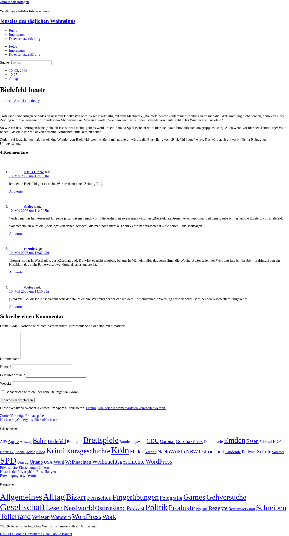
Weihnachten (78, 462)
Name (5, 367)
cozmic (29, 249)
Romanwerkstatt (241, 508)
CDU (153, 441)
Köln (120, 450)
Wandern (61, 517)
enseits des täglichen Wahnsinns (37, 21)
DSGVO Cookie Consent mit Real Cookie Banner (36, 534)
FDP (277, 441)
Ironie (30, 452)
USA (48, 462)
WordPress (159, 461)
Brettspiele (101, 440)
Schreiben (271, 508)
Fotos (13, 30)
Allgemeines (21, 496)
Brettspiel (74, 441)
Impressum (17, 35)
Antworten (16, 191)
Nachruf (150, 452)
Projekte (201, 509)
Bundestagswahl (132, 441)
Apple (13, 441)
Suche (4, 62)
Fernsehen (99, 497)
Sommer (278, 452)
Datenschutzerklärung (24, 39)
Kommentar (10, 359)
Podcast (249, 451)
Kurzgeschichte (88, 451)
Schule (264, 451)
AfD (3, 441)
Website (5, 383)
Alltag (13, 79)
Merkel (137, 451)
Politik (156, 507)
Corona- (167, 441)
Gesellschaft (22, 507)
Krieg (40, 452)
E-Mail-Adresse (12, 375)
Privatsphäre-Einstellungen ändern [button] (24, 467)
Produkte (182, 508)
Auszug (26, 441)
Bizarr (76, 496)
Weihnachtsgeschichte (118, 461)
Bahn (40, 440)
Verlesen (41, 517)
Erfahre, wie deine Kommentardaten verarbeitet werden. (126, 408)
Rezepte (218, 508)
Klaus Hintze (34, 172)
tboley (28, 206)
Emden (234, 440)
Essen (252, 441)
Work (109, 516)
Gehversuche (226, 497)
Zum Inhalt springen (14, 2)
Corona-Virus (189, 441)
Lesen (54, 508)
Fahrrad (265, 441)
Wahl (59, 462)
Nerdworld (79, 508)
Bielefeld (57, 441)
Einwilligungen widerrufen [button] (19, 476)
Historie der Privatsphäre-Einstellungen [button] (28, 472)
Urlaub (36, 462)
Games (194, 497)
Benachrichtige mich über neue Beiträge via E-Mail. (42, 392)
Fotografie (171, 498)
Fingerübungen (135, 497)
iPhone (20, 452)
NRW (192, 451)
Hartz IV (7, 452)
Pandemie (233, 452)
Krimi (55, 450)
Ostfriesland (211, 451)
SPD (8, 460)
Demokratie (213, 441)
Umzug (23, 462)
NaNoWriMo (171, 451)
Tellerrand (15, 516)
